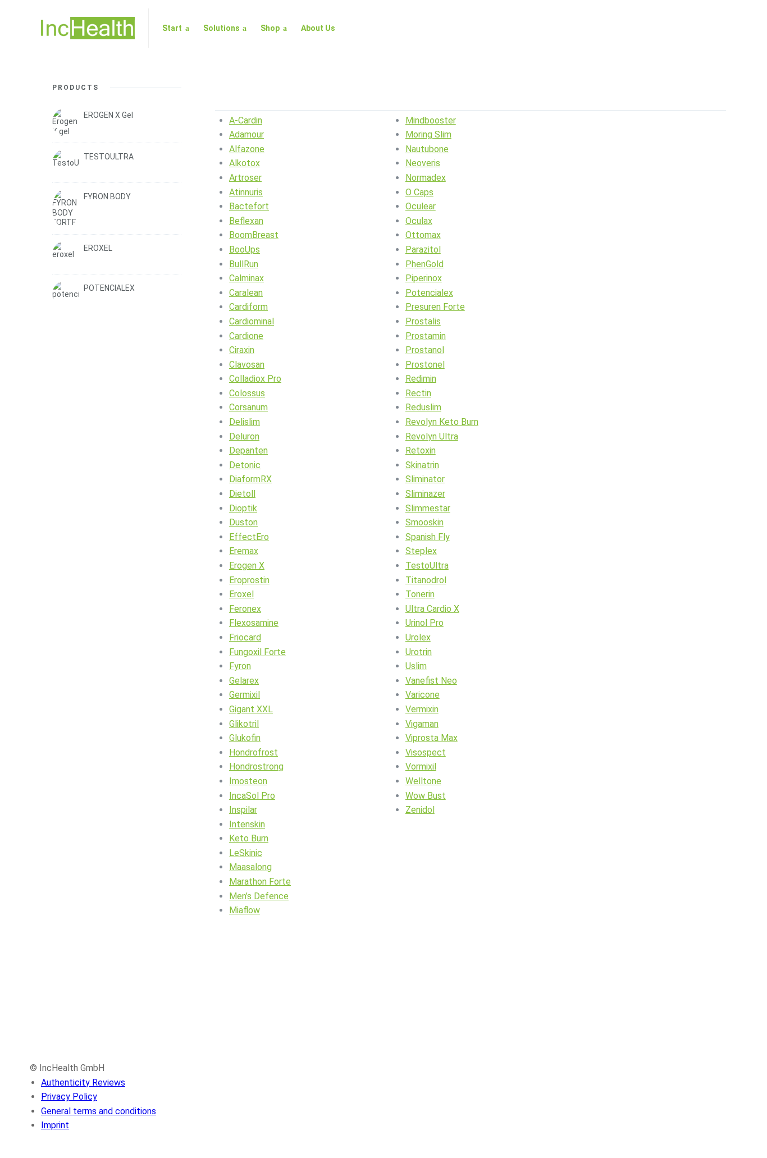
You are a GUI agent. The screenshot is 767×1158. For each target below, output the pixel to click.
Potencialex (429, 292)
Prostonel (425, 364)
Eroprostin (249, 580)
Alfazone (246, 149)
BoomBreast (254, 235)
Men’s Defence (259, 896)
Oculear (420, 206)
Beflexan (246, 221)
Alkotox (244, 163)
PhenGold (424, 264)
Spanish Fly (427, 537)
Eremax (243, 551)
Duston (243, 522)
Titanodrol (425, 580)
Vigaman (422, 723)
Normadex (425, 177)
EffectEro (249, 537)
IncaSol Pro (252, 795)
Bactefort (249, 206)
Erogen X (246, 565)
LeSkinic (245, 853)
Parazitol (423, 249)
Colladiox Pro (255, 378)
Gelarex (244, 680)
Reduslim (423, 407)
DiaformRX (250, 479)
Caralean (246, 292)
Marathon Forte (260, 881)
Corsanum (248, 407)
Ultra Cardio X (432, 608)
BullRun (243, 264)
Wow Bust (425, 795)
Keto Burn (248, 838)
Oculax (418, 221)
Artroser (245, 177)
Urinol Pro (424, 622)
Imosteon (248, 781)
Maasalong (250, 867)
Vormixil (420, 766)
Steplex (421, 551)
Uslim (416, 666)
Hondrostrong (256, 766)
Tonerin (420, 594)
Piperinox (423, 278)
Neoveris (422, 163)
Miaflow (244, 910)
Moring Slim (428, 134)
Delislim (244, 421)
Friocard (245, 637)
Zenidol (420, 809)
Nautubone (427, 149)
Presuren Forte (435, 306)
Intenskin (247, 824)
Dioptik (243, 508)
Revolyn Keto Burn (441, 421)
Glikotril (244, 723)
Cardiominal (251, 321)
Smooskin (424, 522)
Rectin (418, 393)
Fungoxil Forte (257, 652)
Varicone (422, 694)
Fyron (240, 666)
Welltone (423, 781)
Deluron (244, 436)
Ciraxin (241, 350)
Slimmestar (427, 508)
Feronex (245, 608)
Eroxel (241, 594)
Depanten (248, 450)
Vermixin (422, 709)
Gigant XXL (251, 709)
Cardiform (248, 306)
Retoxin (420, 450)
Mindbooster (430, 120)
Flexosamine (254, 622)
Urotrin (418, 652)
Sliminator (425, 479)
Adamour (246, 134)
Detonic (245, 465)
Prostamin (425, 336)
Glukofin (245, 738)
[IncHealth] (88, 28)
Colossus (247, 393)
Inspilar (243, 809)
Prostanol (424, 350)
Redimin (420, 378)
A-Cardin (245, 120)
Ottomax (423, 235)
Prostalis (423, 321)
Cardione (246, 336)
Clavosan (246, 364)
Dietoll (242, 493)
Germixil (244, 694)
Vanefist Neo (431, 680)
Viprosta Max (431, 738)
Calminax (246, 278)
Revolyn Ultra (431, 436)
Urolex (418, 637)
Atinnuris (246, 192)
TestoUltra (427, 565)
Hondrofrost (253, 752)
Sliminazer (425, 493)
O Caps (419, 192)
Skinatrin (422, 465)
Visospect (425, 752)
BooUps (244, 249)
